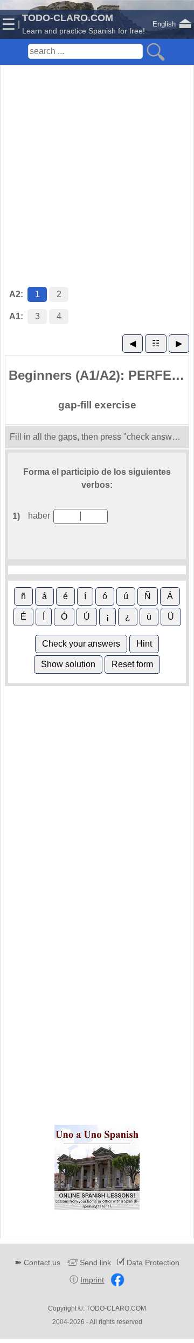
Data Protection (153, 1262)
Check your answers (81, 643)
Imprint (92, 1279)
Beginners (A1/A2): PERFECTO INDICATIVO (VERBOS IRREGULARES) (99, 375)
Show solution (68, 664)
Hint (144, 643)
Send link (95, 1262)
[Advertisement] (97, 165)
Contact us (42, 1262)
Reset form (132, 664)
